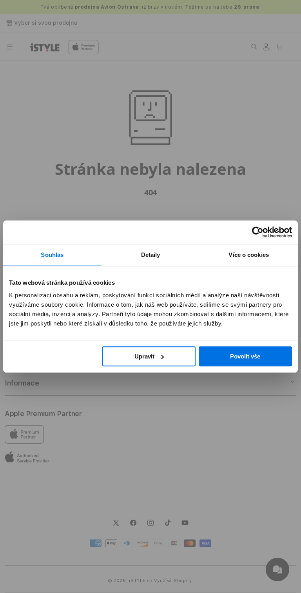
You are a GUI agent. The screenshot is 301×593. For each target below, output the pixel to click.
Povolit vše (245, 356)
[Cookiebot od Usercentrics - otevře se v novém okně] (257, 232)
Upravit (144, 356)
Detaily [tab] (150, 254)
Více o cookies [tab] (248, 254)
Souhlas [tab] (52, 254)
